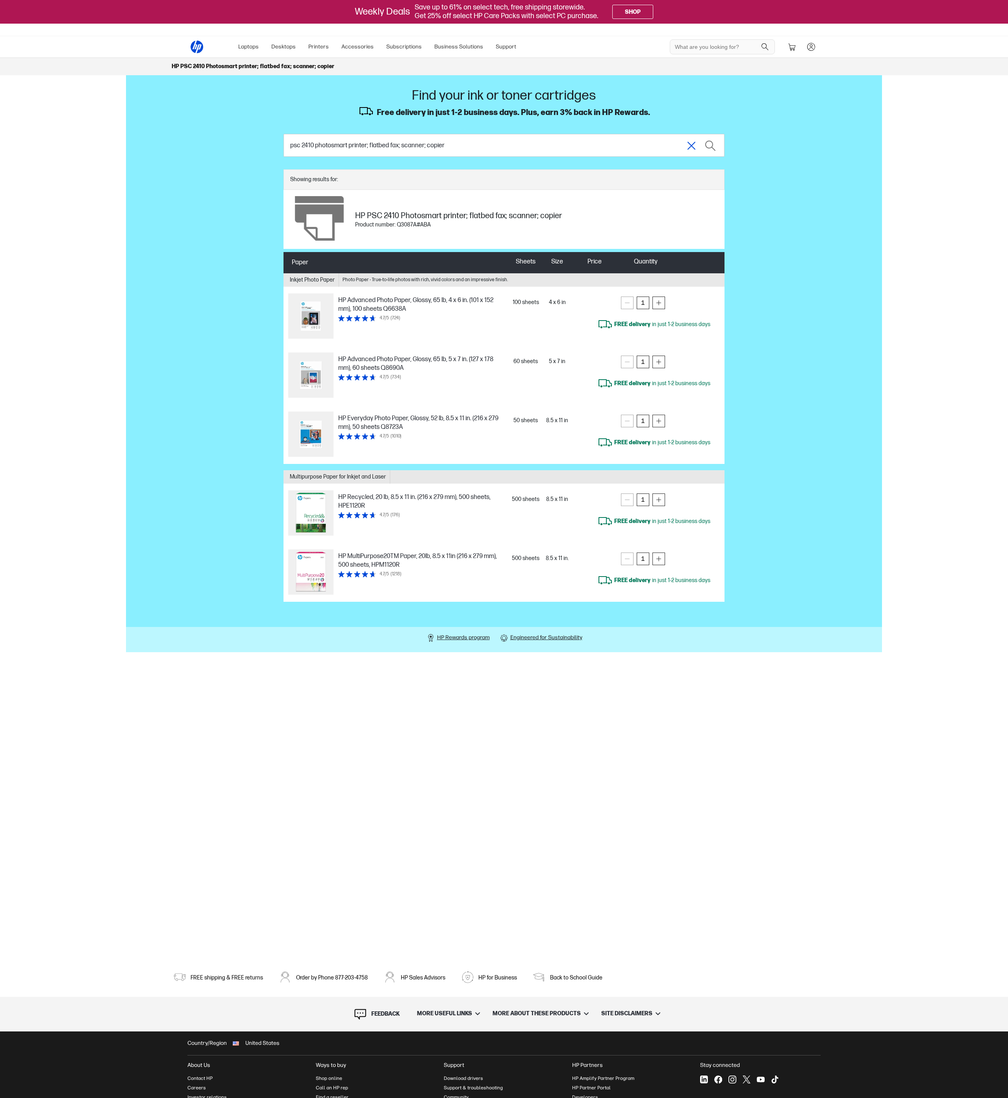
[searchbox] (716, 46)
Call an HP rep (332, 1088)
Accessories (357, 46)
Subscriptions (404, 46)
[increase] (658, 303)
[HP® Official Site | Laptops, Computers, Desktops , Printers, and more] (196, 46)
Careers (196, 1088)
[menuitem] (248, 46)
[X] (746, 1079)
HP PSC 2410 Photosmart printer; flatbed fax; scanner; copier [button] (253, 66)
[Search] (765, 47)
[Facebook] (718, 1079)
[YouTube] (761, 1079)
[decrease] (627, 303)
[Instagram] (732, 1079)
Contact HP (200, 1078)
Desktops (283, 46)
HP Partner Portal (591, 1088)
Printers (318, 46)
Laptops (248, 46)
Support (506, 46)
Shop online (329, 1078)
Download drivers (463, 1078)
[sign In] (811, 46)
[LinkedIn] (704, 1079)
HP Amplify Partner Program (603, 1078)
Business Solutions (458, 46)
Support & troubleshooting (473, 1088)
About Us (198, 1065)
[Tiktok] (775, 1079)
